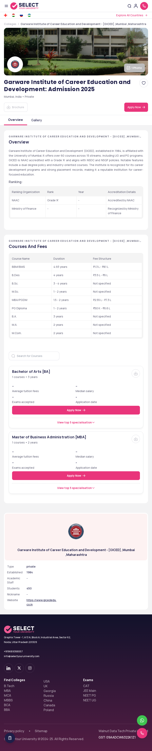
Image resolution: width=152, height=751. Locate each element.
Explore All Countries (129, 15)
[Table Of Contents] (10, 738)
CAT (86, 686)
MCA (7, 695)
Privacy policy (14, 731)
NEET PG (89, 695)
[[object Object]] (8, 668)
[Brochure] (136, 373)
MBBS (8, 700)
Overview (15, 120)
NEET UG (89, 700)
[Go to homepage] (28, 6)
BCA (7, 705)
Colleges (10, 24)
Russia (49, 696)
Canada (49, 705)
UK (46, 686)
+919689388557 (13, 651)
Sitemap (41, 731)
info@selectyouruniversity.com (21, 656)
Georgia (50, 691)
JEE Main (89, 691)
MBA (7, 691)
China (48, 700)
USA (47, 681)
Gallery (36, 120)
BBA (7, 710)
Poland (49, 710)
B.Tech (9, 686)
